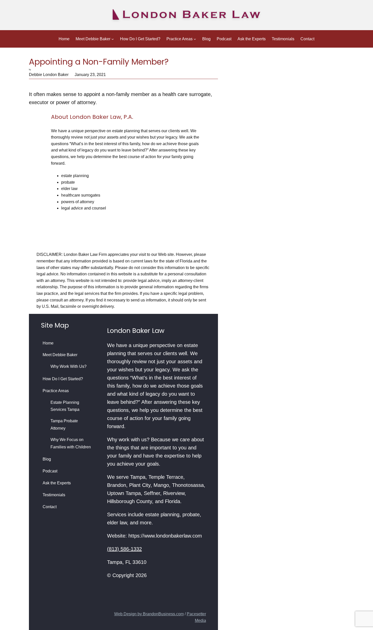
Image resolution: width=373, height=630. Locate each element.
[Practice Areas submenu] (195, 39)
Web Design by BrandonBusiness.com (149, 614)
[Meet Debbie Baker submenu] (112, 39)
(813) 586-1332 (124, 549)
